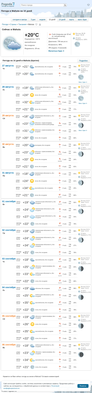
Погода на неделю (8, 4)
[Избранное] (88, 4)
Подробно (83, 61)
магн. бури (82, 20)
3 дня (33, 20)
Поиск (65, 5)
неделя (42, 20)
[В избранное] (36, 24)
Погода (5, 24)
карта (71, 20)
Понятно (83, 386)
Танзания (22, 24)
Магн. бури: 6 (83, 103)
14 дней (62, 20)
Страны (13, 24)
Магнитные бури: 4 (56, 51)
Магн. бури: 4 (83, 82)
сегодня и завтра (20, 20)
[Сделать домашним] (40, 24)
